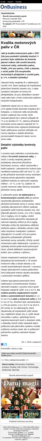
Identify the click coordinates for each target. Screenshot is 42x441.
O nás (3, 2)
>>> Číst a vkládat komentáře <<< (15, 360)
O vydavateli (6, 438)
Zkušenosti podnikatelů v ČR (13, 21)
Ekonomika (20, 364)
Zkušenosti (6, 370)
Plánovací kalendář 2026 (12, 19)
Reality (13, 367)
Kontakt (18, 2)
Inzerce (10, 2)
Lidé (19, 367)
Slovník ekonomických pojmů (21, 375)
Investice (5, 367)
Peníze (24, 367)
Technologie (33, 367)
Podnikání (30, 364)
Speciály (15, 370)
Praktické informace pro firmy (21, 421)
